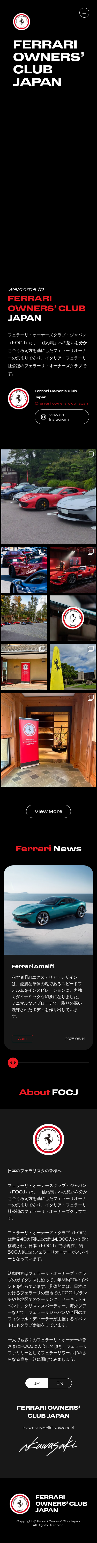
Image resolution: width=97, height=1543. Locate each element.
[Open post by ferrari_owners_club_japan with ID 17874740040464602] (73, 618)
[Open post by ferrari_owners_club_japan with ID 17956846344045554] (73, 570)
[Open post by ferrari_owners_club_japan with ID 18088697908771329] (24, 667)
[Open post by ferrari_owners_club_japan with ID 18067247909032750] (48, 740)
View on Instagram (59, 417)
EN (59, 1383)
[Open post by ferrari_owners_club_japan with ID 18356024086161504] (24, 618)
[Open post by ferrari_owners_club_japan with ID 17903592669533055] (24, 570)
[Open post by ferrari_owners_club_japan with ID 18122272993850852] (48, 496)
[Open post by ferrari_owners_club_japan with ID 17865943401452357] (73, 667)
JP (37, 1383)
